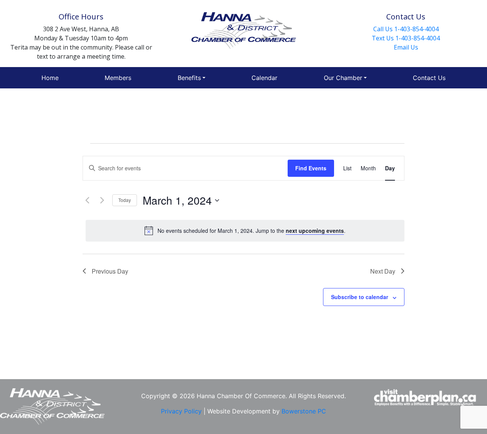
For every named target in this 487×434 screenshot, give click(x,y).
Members (118, 78)
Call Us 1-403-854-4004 (406, 29)
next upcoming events (315, 230)
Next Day (382, 271)
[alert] (245, 230)
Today (124, 200)
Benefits (189, 78)
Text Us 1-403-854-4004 (406, 38)
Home (50, 78)
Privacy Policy (182, 411)
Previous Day (110, 271)
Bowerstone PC (304, 411)
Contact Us (429, 78)
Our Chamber (343, 78)
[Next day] (102, 200)
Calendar (264, 78)
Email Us (406, 47)
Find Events (310, 168)
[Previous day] (87, 200)
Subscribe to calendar (359, 297)
